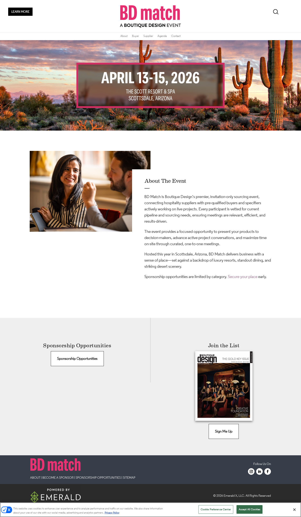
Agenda (162, 35)
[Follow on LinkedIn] (259, 471)
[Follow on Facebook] (267, 471)
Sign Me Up (223, 431)
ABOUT (35, 477)
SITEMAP (129, 477)
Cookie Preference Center (216, 509)
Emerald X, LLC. (234, 495)
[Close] (294, 509)
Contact (176, 35)
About (124, 35)
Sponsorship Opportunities (77, 358)
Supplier (148, 35)
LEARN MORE (20, 11)
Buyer (135, 35)
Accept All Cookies (249, 509)
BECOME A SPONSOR (58, 477)
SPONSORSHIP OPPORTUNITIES (98, 477)
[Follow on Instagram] (251, 471)
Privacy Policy (112, 512)
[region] (150, 509)
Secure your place (242, 276)
